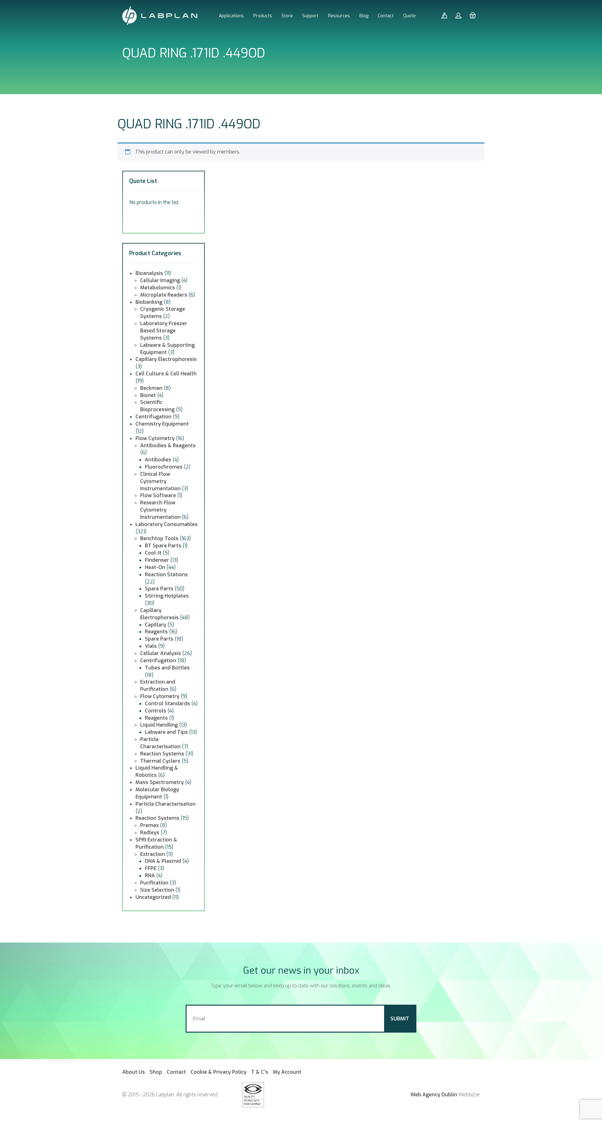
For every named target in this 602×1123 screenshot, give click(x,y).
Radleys (149, 832)
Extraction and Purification (157, 685)
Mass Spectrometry (159, 782)
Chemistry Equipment (162, 424)
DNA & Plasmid (163, 861)
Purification (154, 882)
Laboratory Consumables (166, 524)
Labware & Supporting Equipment (167, 349)
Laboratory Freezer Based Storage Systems (163, 330)
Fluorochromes (163, 467)
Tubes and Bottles (167, 667)
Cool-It (153, 553)
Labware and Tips (166, 732)
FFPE (150, 868)
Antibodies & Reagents (168, 445)
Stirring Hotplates (167, 596)
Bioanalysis (149, 273)
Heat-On (155, 567)
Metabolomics (157, 287)
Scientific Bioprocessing (157, 406)
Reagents (156, 631)
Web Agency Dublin (433, 1094)
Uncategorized (153, 897)
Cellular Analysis (160, 653)
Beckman (151, 388)
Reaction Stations (166, 574)
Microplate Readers (163, 295)
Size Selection (157, 890)
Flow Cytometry (155, 438)
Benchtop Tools (159, 538)
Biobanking (148, 302)
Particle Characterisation (160, 743)
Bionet (148, 395)
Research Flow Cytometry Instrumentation (160, 509)
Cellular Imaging (160, 280)
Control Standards (167, 703)
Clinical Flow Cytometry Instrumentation (160, 481)
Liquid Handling (159, 725)
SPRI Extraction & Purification (156, 843)
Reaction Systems (162, 753)
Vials (151, 646)
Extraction (152, 854)
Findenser (157, 560)
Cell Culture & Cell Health (166, 373)
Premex (149, 825)
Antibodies (158, 459)
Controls (155, 710)
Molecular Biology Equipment (157, 793)
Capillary (155, 624)
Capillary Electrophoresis (166, 359)
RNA (150, 875)
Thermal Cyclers (160, 761)
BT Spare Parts (163, 545)
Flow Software (158, 495)
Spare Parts (159, 588)
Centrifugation (153, 416)
